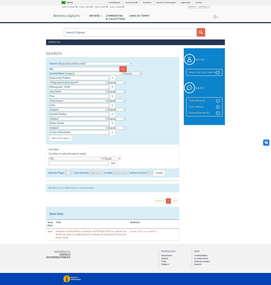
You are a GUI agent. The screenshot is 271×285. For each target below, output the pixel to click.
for (51, 69)
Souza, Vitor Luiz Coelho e (143, 231)
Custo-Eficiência (197, 100)
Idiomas (191, 7)
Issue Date (166, 255)
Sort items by (82, 173)
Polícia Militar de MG (199, 113)
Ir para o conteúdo (69, 7)
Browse (94, 15)
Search (198, 264)
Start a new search (60, 138)
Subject (165, 264)
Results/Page (56, 173)
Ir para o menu (85, 7)
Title (163, 261)
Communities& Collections (115, 17)
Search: (53, 63)
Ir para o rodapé (117, 7)
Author (164, 258)
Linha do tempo (202, 261)
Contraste (203, 7)
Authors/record (137, 173)
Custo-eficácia (196, 106)
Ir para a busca (100, 7)
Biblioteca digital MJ (66, 15)
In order (108, 173)
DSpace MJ (54, 42)
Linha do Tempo (139, 15)
